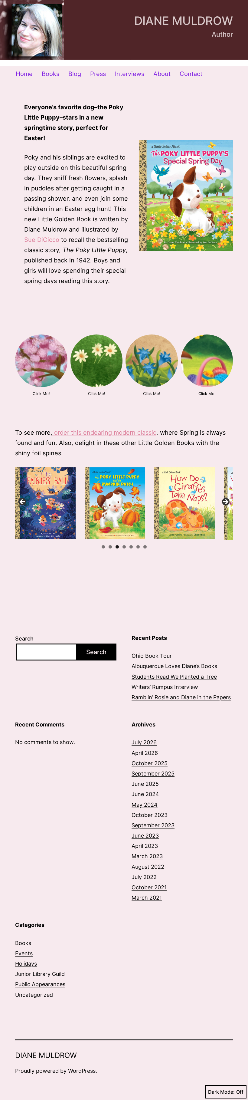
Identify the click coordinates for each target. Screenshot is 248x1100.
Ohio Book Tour (152, 656)
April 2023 (145, 846)
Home (24, 73)
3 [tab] (117, 546)
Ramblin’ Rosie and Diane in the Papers (181, 697)
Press (98, 73)
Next (225, 502)
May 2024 (145, 805)
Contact (191, 73)
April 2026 (145, 753)
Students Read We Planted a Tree (174, 677)
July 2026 (144, 742)
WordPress (82, 1071)
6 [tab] (138, 546)
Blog (74, 73)
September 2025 (153, 773)
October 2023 (150, 815)
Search (24, 638)
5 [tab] (131, 546)
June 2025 (145, 784)
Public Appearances (40, 984)
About (162, 73)
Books (50, 73)
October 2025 (150, 763)
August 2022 (148, 867)
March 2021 (147, 897)
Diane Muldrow (183, 21)
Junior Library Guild (40, 974)
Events (24, 953)
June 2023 (145, 835)
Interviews (129, 73)
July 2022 (144, 877)
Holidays (26, 963)
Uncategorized (34, 995)
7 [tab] (145, 546)
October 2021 (149, 887)
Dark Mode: (221, 1092)
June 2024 (145, 794)
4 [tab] (124, 546)
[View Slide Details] (45, 503)
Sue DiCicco (41, 239)
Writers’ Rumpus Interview (165, 687)
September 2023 (153, 825)
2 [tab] (110, 546)
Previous (22, 502)
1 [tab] (103, 546)
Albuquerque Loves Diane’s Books (174, 666)
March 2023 (147, 856)
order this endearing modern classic (104, 432)
